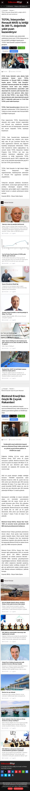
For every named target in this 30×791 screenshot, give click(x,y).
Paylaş (6, 48)
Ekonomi (12, 10)
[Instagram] (9, 771)
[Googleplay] (5, 775)
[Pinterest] (19, 771)
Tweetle (14, 48)
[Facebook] (2, 771)
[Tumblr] (12, 775)
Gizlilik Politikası (18, 788)
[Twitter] (5, 771)
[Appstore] (2, 775)
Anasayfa (5, 10)
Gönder (22, 48)
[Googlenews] (26, 771)
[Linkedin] (12, 771)
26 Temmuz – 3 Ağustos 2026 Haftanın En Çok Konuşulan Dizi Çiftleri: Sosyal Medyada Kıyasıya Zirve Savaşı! (18, 6)
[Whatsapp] (23, 771)
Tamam (10, 788)
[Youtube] (16, 771)
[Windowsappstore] (9, 775)
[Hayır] (28, 786)
